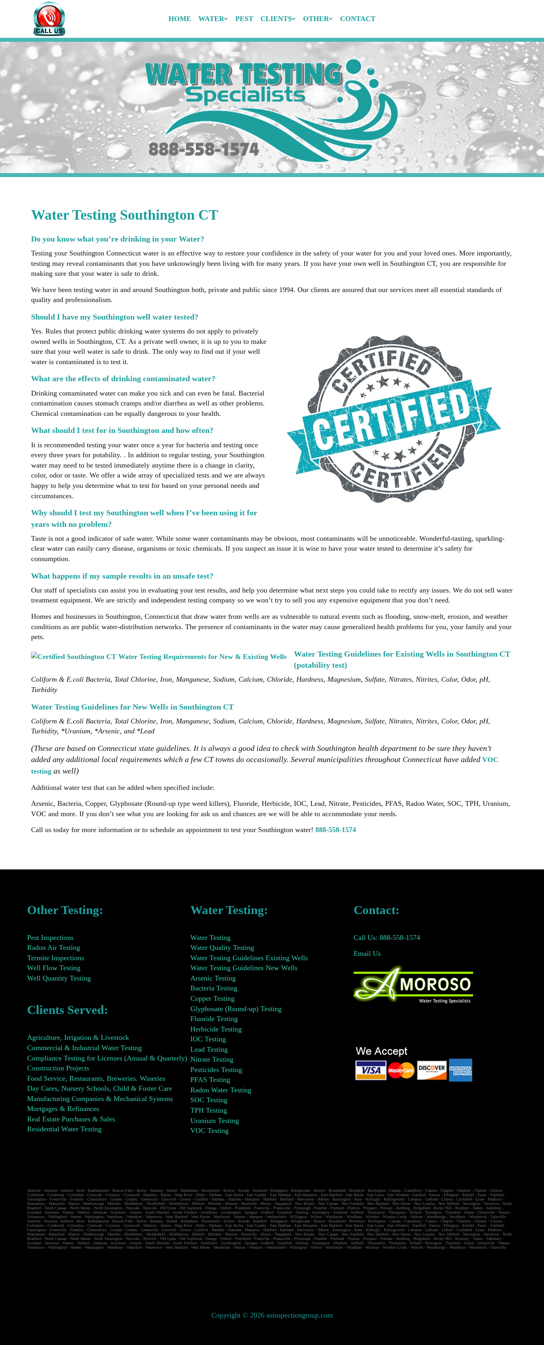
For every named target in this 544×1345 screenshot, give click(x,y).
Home (179, 19)
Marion (74, 1203)
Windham (354, 1216)
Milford (198, 1203)
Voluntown (36, 1216)
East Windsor (398, 1195)
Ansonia (50, 1190)
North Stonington (108, 1208)
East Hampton (306, 1195)
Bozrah (243, 1190)
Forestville (58, 1199)
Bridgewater (300, 1190)
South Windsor (185, 1212)
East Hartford (331, 1195)
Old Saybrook (191, 1208)
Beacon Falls (122, 1190)
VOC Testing (209, 1130)
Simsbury (118, 1212)
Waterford (134, 1216)
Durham (215, 1195)
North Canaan (56, 1208)
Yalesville (498, 1216)
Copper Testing (212, 998)
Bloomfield (211, 1190)
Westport (256, 1216)
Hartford (269, 1199)
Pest (244, 19)
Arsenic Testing (213, 978)
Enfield (468, 1195)
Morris (265, 1203)
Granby (131, 1199)
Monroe (231, 1203)
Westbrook (221, 1216)
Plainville (262, 1208)
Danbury (150, 1195)
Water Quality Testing (222, 947)
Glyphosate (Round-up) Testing (236, 1009)
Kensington (342, 1199)
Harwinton (305, 1199)
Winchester (334, 1216)
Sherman (100, 1212)
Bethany (156, 1190)
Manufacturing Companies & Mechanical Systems (100, 1099)
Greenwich (149, 1199)
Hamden (234, 1199)
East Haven (355, 1195)
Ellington (451, 1195)
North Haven (80, 1208)
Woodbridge (436, 1216)
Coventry (113, 1195)
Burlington (376, 1190)
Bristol (319, 1190)
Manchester (36, 1203)
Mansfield (57, 1203)
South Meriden (157, 1212)
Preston (354, 1208)
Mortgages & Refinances (63, 1109)
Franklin (77, 1199)
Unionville (486, 1212)
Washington (94, 1216)
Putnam (386, 1208)
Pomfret (320, 1208)
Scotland (34, 1212)
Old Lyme (168, 1208)
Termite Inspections (55, 958)
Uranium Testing (214, 1121)
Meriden (114, 1203)
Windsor (372, 1216)
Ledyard (431, 1199)
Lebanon (415, 1199)
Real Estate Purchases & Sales (71, 1119)
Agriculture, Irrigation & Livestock (78, 1037)
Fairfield (497, 1195)
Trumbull (452, 1212)
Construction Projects (58, 1068)
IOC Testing (208, 1039)
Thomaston (376, 1212)
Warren (75, 1216)
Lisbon (447, 1199)
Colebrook (55, 1195)
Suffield (357, 1212)
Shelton (83, 1212)
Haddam (218, 1199)
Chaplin (446, 1190)
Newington (471, 1203)
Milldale (214, 1203)
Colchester (35, 1195)
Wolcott (417, 1216)
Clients (276, 19)
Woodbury (457, 1216)
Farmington (36, 1199)
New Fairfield (353, 1203)
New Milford (448, 1203)
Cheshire (464, 1190)
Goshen (116, 1199)
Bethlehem (189, 1190)
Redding (403, 1208)
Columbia (76, 1195)
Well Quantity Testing (59, 978)
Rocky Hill (443, 1208)
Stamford (284, 1212)
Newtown (491, 1203)
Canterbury (413, 1190)
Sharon (68, 1212)
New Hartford (378, 1203)
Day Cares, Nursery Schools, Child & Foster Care (99, 1088)
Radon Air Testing (53, 947)
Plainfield (242, 1208)
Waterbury (115, 1216)
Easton (434, 1195)
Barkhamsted (98, 1190)
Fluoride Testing (214, 1019)
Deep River (183, 1195)
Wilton (316, 1216)
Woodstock (478, 1216)
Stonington (321, 1212)
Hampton (252, 1199)
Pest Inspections (50, 938)
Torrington (433, 1212)
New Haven (401, 1203)
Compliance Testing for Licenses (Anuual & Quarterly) (107, 1058)
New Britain (305, 1203)
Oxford (225, 1208)
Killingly (373, 1199)
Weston (239, 1216)
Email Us (367, 953)
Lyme (480, 1199)
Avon (80, 1190)
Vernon (503, 1212)
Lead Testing (209, 1049)
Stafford (267, 1212)
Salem (478, 1208)
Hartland (287, 1199)
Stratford (340, 1212)
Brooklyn (356, 1190)
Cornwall (94, 1195)
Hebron (323, 1199)
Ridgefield (421, 1208)
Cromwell (132, 1195)
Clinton (496, 1190)
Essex (482, 1195)
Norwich (150, 1208)
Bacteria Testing (213, 988)
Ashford (66, 1190)
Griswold (168, 1199)
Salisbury (493, 1208)
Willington (298, 1216)
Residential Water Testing (64, 1129)
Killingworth (394, 1199)
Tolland (415, 1212)
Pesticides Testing (216, 1070)
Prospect (370, 1208)
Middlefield (156, 1203)
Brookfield (337, 1190)
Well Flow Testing (53, 968)
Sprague (251, 1212)
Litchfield (464, 1199)
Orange (211, 1208)
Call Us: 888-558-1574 (387, 938)
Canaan (395, 1190)
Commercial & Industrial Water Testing (84, 1048)
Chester (480, 1190)
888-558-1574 (335, 830)
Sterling (301, 1212)
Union (469, 1212)
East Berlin (234, 1195)
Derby (200, 1195)
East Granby (256, 1195)
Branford (260, 1190)
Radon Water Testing (220, 1090)
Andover (34, 1190)
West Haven (200, 1216)
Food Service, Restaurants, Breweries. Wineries (96, 1078)
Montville (249, 1203)
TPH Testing (208, 1110)
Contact (358, 19)
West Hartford (177, 1216)
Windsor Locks (395, 1216)
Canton (431, 1190)
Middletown (178, 1203)
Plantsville (281, 1208)
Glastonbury (97, 1199)
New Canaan (328, 1203)
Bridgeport (279, 1190)
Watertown (153, 1216)
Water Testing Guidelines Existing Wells (249, 958)
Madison (495, 1199)
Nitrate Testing (211, 1059)
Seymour (52, 1212)
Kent (358, 1199)
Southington (231, 1212)
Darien (165, 1195)
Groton (185, 1199)
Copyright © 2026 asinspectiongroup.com (272, 1315)
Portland (337, 1208)
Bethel (172, 1190)
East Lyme (375, 1195)
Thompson (397, 1212)
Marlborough (93, 1203)
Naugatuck (283, 1203)
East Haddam (280, 1195)
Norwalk (132, 1208)
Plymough (302, 1208)
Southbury (209, 1212)
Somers (136, 1212)
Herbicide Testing (216, 1029)
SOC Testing (208, 1100)
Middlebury (133, 1203)
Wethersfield (276, 1216)
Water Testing (210, 938)
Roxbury (462, 1208)
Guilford (201, 1199)
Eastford (419, 1195)
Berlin (142, 1190)
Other (316, 19)
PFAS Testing (210, 1080)
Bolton (229, 1190)
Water (211, 19)
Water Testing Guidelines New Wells (243, 968)
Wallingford (57, 1216)
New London (424, 1203)
